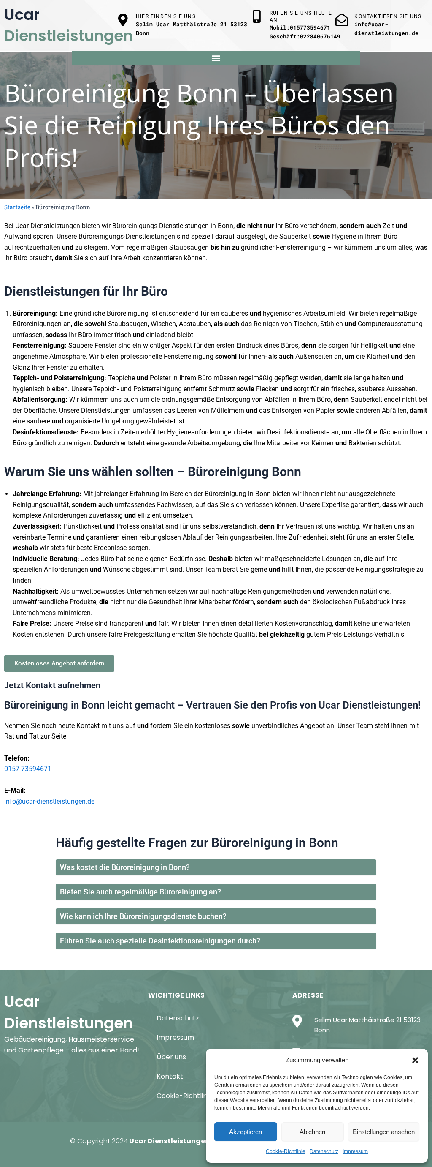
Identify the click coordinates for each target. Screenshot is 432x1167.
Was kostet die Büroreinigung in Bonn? (125, 867)
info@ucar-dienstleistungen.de (49, 801)
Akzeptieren (245, 1131)
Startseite (17, 207)
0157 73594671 (27, 769)
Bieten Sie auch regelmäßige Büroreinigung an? (140, 891)
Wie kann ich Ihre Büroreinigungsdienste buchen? (143, 916)
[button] (415, 1060)
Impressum (355, 1151)
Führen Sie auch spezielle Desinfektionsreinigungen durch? (160, 940)
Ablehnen (312, 1131)
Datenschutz (324, 1151)
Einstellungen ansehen (384, 1131)
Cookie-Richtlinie (285, 1151)
